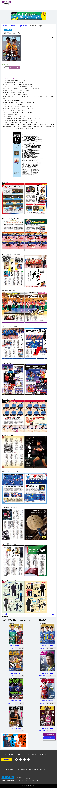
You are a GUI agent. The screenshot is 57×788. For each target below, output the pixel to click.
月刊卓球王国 (23, 26)
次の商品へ (5, 614)
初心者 (41, 754)
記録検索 (12, 754)
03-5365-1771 (20, 780)
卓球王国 (4, 26)
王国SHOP (6, 759)
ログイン (49, 737)
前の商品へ (52, 614)
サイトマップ (13, 769)
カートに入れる (14, 67)
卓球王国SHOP (13, 26)
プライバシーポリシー (22, 769)
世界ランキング (21, 754)
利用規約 (31, 769)
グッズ (48, 754)
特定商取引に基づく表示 (39, 769)
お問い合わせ (6, 769)
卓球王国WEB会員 (49, 734)
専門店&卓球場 (32, 754)
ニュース (4, 754)
